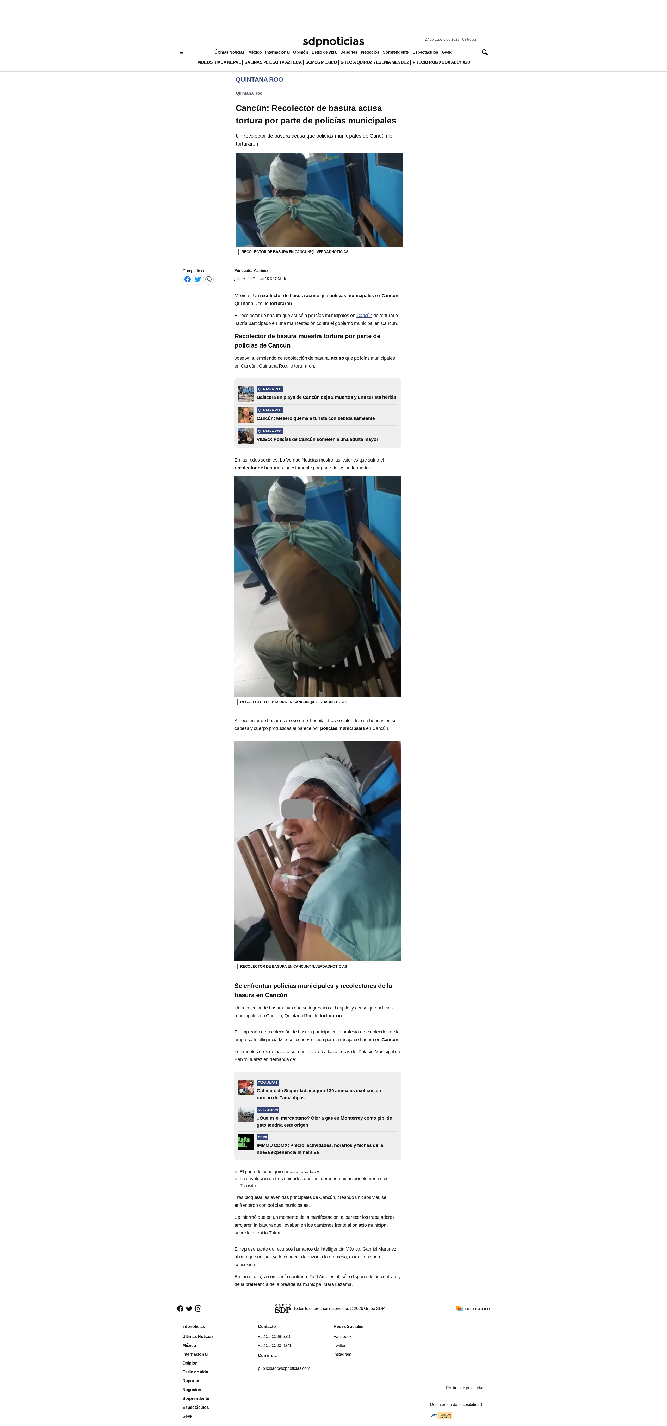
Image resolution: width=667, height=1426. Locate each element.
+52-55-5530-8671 (275, 1345)
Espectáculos (425, 52)
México (255, 52)
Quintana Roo (249, 93)
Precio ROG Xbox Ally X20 (441, 62)
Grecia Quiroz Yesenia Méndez (375, 62)
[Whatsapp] (208, 279)
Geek (447, 52)
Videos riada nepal (219, 62)
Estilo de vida (324, 52)
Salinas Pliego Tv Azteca (273, 62)
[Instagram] (198, 1308)
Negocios (370, 52)
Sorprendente (396, 52)
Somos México (321, 62)
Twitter (339, 1345)
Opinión (300, 52)
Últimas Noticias (229, 52)
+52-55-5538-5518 (275, 1336)
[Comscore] (473, 1308)
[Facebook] (187, 279)
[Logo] (333, 42)
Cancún (364, 315)
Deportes (348, 52)
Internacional (277, 52)
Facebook (342, 1336)
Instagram (342, 1354)
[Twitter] (198, 279)
